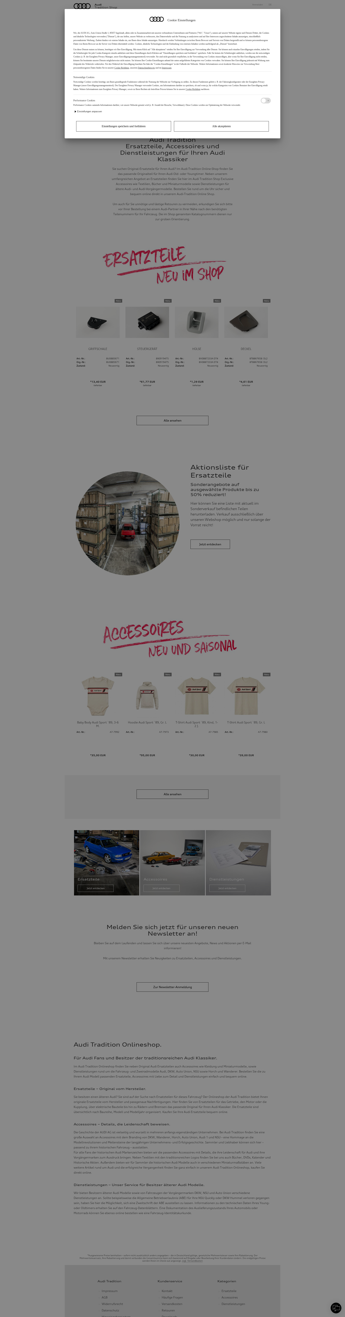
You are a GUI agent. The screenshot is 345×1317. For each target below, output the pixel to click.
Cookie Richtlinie (121, 68)
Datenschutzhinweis (146, 68)
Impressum (166, 68)
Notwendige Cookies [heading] (83, 77)
